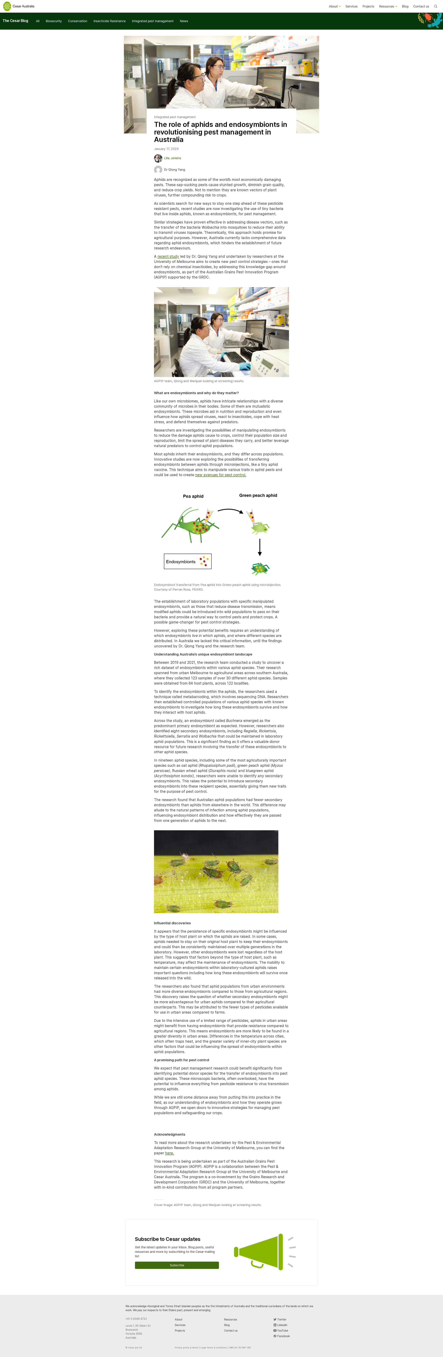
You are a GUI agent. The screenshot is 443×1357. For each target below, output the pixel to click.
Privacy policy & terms (186, 1347)
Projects (180, 1330)
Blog (227, 1325)
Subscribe (177, 1265)
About (178, 1319)
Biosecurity (54, 21)
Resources (230, 1319)
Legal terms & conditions (214, 1347)
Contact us (231, 1330)
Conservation (77, 21)
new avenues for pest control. (220, 475)
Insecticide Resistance (109, 21)
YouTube (282, 1330)
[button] (221, 332)
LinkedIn (282, 1325)
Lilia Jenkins (172, 158)
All (37, 21)
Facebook (283, 1336)
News (184, 21)
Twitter (281, 1319)
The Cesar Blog (15, 21)
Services (180, 1325)
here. (169, 1153)
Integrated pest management (153, 21)
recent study (168, 256)
